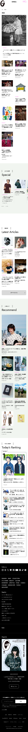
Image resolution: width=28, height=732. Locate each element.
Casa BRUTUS (5, 718)
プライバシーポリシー (16, 705)
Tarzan (20, 718)
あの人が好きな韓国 (5, 620)
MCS (23, 722)
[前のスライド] (3, 206)
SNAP (9, 578)
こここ (19, 722)
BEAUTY (11, 581)
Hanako (10, 718)
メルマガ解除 (4, 709)
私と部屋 (3, 601)
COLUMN (4, 585)
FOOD (17, 583)
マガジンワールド (8, 726)
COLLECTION (16, 578)
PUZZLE (19, 585)
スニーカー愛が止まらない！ (7, 594)
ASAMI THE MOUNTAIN (6, 604)
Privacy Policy (20, 726)
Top (2, 9)
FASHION (4, 578)
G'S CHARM (5, 581)
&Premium (15, 718)
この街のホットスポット (6, 617)
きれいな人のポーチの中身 (7, 599)
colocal (24, 718)
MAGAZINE (5, 587)
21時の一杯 (4, 615)
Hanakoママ (6, 722)
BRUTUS (10, 714)
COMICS (23, 583)
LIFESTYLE (12, 583)
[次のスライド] (5, 206)
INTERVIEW (5, 583)
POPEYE (14, 714)
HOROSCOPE (11, 585)
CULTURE (17, 581)
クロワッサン (20, 714)
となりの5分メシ (5, 610)
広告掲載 (14, 726)
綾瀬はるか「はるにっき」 (7, 606)
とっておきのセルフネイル (7, 597)
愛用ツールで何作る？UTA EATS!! (8, 613)
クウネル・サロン (13, 722)
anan (6, 714)
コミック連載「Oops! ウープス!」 (8, 608)
